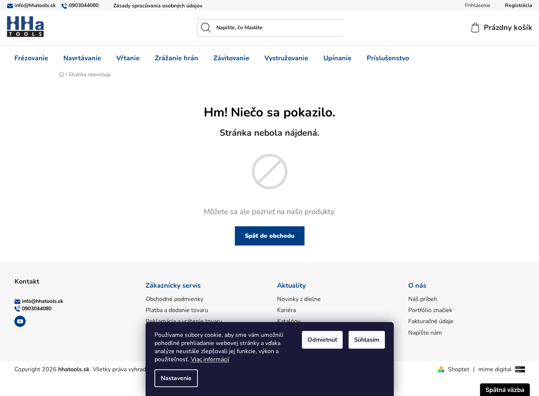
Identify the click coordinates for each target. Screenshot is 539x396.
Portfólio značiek (430, 310)
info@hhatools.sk (35, 5)
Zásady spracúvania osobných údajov (157, 5)
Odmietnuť (322, 340)
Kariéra (286, 310)
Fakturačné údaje (430, 321)
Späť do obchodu (270, 236)
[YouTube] (20, 321)
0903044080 (84, 5)
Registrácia (518, 5)
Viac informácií (210, 359)
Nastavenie (176, 378)
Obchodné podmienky (174, 299)
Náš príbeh (422, 299)
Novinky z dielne (299, 299)
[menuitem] (31, 58)
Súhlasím (366, 340)
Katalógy (288, 321)
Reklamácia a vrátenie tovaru (184, 321)
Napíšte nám (425, 333)
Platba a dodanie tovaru (177, 310)
